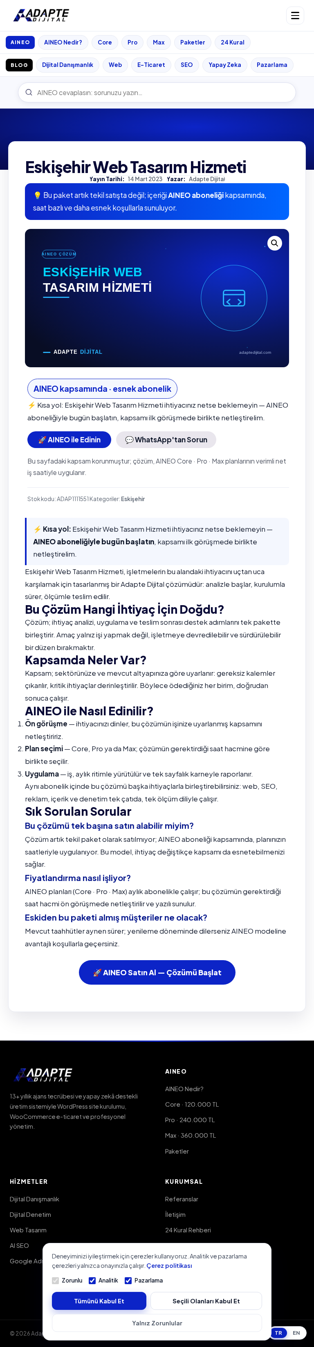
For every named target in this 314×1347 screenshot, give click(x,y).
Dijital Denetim (30, 1214)
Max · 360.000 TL (190, 1135)
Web (115, 64)
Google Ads (27, 1261)
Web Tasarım (28, 1230)
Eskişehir (133, 498)
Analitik (108, 1280)
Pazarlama (272, 64)
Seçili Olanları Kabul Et (206, 1301)
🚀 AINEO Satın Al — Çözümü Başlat (157, 972)
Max (159, 42)
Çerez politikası (169, 1265)
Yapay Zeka (225, 64)
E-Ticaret (151, 64)
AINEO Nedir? (63, 42)
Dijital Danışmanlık (67, 64)
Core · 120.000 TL (192, 1104)
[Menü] (295, 15)
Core (105, 42)
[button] (274, 243)
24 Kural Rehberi (188, 1230)
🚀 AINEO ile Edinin (69, 439)
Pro (132, 42)
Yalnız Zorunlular (157, 1323)
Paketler (192, 42)
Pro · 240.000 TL (190, 1119)
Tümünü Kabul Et (99, 1301)
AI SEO (19, 1245)
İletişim (175, 1214)
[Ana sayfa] (41, 15)
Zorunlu (72, 1280)
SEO (187, 64)
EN (296, 1332)
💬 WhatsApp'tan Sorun (166, 439)
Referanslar (181, 1199)
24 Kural (232, 42)
